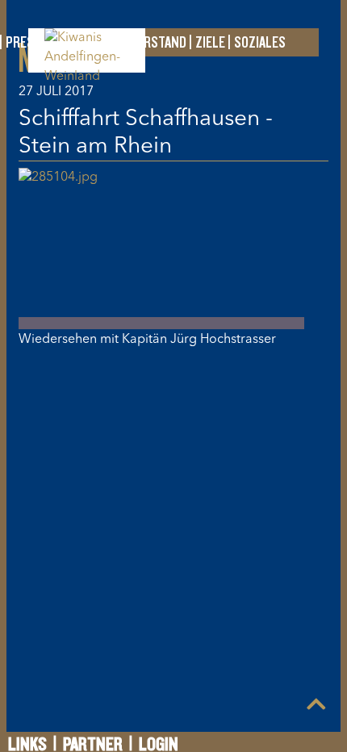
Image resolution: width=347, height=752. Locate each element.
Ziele (210, 43)
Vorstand (158, 43)
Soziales (260, 43)
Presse (27, 43)
